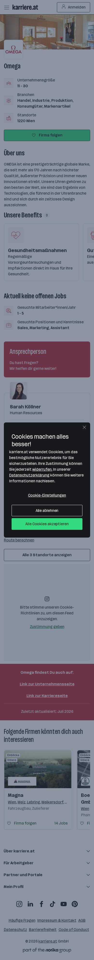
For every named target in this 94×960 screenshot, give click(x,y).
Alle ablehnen (47, 510)
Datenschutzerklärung (29, 475)
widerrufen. (42, 469)
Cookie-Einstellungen (47, 495)
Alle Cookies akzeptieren (47, 524)
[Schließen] (84, 427)
